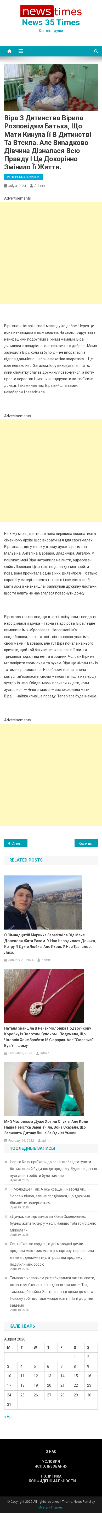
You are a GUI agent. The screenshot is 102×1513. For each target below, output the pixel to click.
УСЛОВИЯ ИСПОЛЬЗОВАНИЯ (51, 1463)
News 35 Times (51, 22)
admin (39, 186)
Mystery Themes (50, 1507)
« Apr (8, 1417)
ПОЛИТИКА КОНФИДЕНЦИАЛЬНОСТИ (51, 1478)
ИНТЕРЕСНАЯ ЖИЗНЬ (23, 177)
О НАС (51, 1451)
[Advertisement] (51, 253)
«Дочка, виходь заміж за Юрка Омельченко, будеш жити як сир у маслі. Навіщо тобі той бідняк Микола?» (53, 1223)
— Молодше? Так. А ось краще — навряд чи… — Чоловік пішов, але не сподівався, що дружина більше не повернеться (50, 1196)
